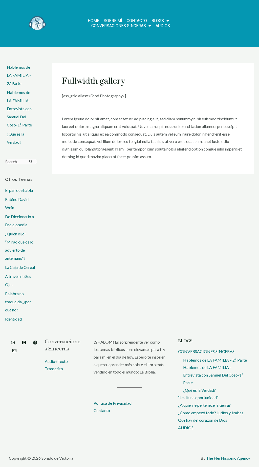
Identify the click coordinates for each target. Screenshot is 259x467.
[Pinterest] (24, 343)
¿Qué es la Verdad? (199, 390)
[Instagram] (13, 343)
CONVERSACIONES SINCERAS (206, 351)
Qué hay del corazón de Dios (202, 420)
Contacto (137, 20)
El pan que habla (19, 190)
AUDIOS (163, 25)
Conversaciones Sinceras (118, 25)
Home (93, 20)
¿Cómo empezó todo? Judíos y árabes (210, 412)
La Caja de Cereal (20, 267)
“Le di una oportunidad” (198, 397)
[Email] (14, 351)
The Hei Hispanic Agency (228, 458)
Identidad (13, 318)
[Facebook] (35, 343)
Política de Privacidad (113, 403)
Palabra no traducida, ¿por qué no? (18, 301)
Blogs (158, 20)
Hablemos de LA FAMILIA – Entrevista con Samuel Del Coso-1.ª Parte (19, 108)
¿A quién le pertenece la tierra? (204, 405)
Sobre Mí (113, 20)
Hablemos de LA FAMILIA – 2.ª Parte (19, 75)
